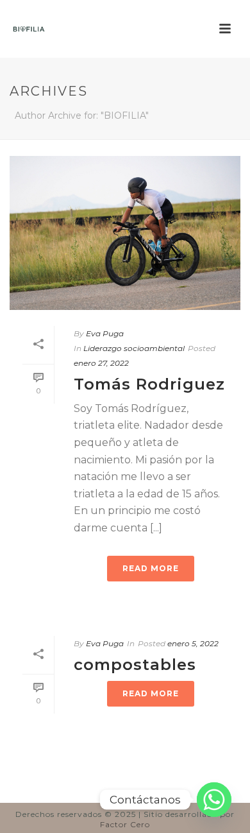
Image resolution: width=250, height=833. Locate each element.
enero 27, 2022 (101, 363)
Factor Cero (125, 824)
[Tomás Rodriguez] (125, 233)
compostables (135, 664)
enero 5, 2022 (193, 643)
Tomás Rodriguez (149, 384)
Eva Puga (105, 333)
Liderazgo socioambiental (134, 348)
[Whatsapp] (214, 799)
